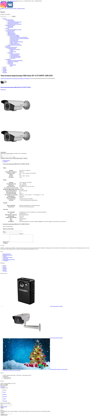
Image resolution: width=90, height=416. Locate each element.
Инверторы (10, 52)
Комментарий (6, 241)
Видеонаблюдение (9, 19)
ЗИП (11, 65)
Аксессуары (7, 46)
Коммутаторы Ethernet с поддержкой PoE (18, 37)
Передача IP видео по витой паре (15, 45)
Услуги (4, 266)
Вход (9, 1)
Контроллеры (13, 64)
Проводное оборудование (13, 35)
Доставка (5, 268)
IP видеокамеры (11, 20)
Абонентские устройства (13, 61)
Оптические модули (14, 39)
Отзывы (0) (5, 161)
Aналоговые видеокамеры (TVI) (14, 21)
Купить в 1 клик (9, 158)
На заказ (25, 158)
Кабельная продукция (10, 25)
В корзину (3, 158)
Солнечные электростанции (11, 47)
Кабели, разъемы (13, 42)
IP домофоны (8, 59)
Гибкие (11, 50)
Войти (2, 407)
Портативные (13, 51)
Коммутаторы (11, 31)
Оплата (4, 269)
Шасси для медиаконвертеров (16, 41)
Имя (4, 231)
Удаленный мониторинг (15, 57)
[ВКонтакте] (10, 7)
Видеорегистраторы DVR (13, 23)
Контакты (5, 270)
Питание (7, 28)
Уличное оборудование (15, 43)
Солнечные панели (12, 48)
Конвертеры (10, 62)
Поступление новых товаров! (56, 306)
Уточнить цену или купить (18, 158)
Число (4, 232)
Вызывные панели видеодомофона (15, 60)
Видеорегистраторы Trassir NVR (14, 24)
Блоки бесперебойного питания (14, 29)
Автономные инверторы (15, 56)
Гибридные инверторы (15, 53)
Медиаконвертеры (11, 34)
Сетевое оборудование (10, 30)
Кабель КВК (10, 26)
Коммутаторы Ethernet (15, 36)
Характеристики (6, 160)
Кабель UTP (10, 27)
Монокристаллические (15, 49)
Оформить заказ (4, 414)
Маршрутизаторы (11, 32)
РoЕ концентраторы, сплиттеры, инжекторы (19, 38)
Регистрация (12, 1)
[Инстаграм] (3, 7)
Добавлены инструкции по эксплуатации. (12, 370)
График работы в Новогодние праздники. (59, 369)
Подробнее (2, 386)
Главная (2, 78)
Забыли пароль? (3, 406)
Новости (5, 267)
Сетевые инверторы (14, 54)
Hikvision (28, 78)
